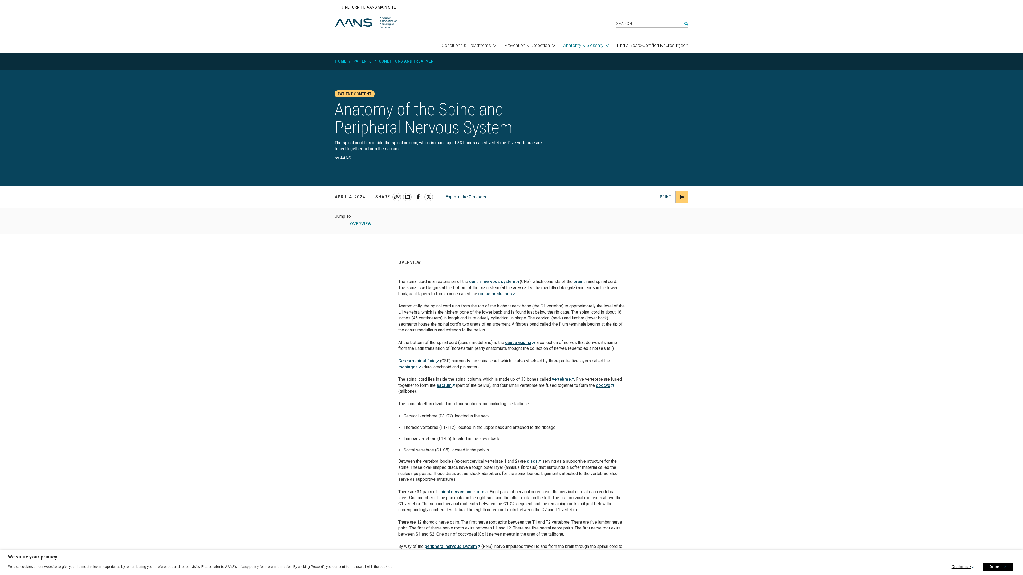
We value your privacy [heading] (33, 557)
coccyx (603, 385)
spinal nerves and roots (461, 491)
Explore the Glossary (466, 196)
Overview (361, 223)
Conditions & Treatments (466, 45)
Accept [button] (996, 566)
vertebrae (561, 379)
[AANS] (366, 23)
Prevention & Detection (527, 45)
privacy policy (248, 567)
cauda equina (518, 342)
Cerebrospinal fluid (417, 360)
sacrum (444, 385)
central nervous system (492, 281)
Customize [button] (961, 566)
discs (532, 461)
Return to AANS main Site (370, 7)
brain (578, 281)
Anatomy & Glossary (583, 45)
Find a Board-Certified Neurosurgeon (652, 45)
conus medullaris (495, 293)
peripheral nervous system (451, 546)
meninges (408, 366)
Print (665, 197)
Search (686, 24)
